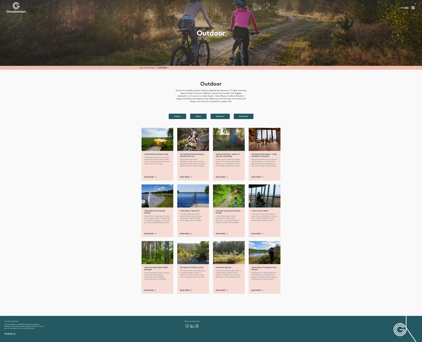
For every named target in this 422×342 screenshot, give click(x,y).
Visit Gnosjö (150, 68)
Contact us (9, 333)
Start (142, 68)
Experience (220, 116)
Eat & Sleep (243, 116)
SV (402, 8)
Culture (198, 116)
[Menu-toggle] (413, 7)
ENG (406, 8)
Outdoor (177, 116)
